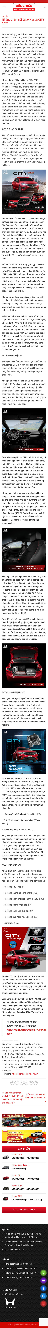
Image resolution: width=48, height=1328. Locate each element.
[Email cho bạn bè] (26, 1083)
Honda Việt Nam (9, 1290)
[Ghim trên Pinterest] (31, 1083)
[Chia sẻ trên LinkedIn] (35, 1083)
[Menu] (4, 7)
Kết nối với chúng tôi (14, 1294)
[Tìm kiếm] (44, 7)
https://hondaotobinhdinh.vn (25, 1074)
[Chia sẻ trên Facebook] (17, 1083)
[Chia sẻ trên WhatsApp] (12, 1083)
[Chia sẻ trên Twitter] (22, 1083)
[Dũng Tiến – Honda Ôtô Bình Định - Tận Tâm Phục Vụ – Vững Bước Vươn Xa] (24, 7)
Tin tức (5, 16)
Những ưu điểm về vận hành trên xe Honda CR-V (35, 1097)
